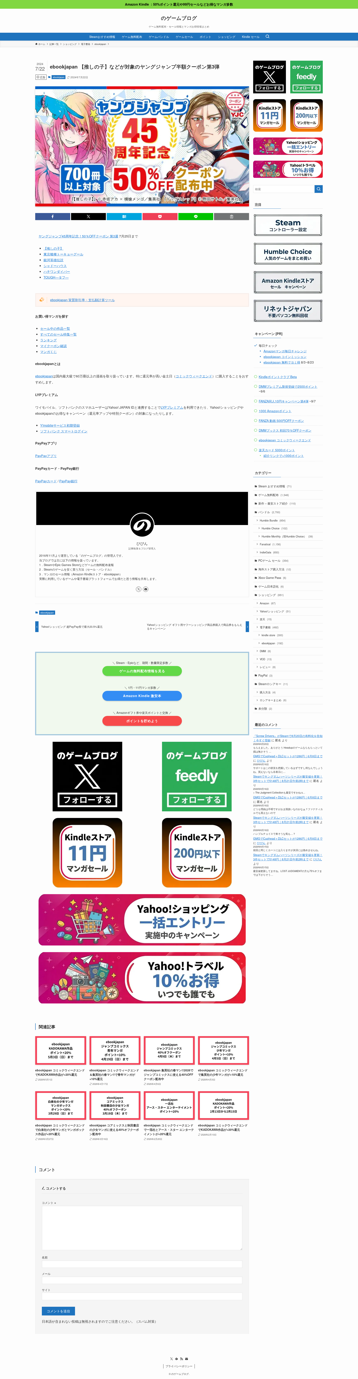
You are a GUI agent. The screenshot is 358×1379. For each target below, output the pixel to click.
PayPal (265, 675)
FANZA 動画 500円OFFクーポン (281, 420)
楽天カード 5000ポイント (277, 450)
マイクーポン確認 (53, 345)
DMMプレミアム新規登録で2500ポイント (288, 386)
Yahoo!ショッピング (275, 611)
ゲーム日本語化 (271, 586)
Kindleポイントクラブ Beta (278, 376)
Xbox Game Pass (272, 578)
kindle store (272, 635)
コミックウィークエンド (194, 376)
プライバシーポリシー (179, 1366)
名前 (45, 1257)
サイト (46, 1289)
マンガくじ (48, 351)
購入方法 (268, 692)
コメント (49, 1202)
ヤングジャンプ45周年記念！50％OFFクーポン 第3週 (78, 236)
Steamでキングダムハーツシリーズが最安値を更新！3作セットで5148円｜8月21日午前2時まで (288, 778)
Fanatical (270, 544)
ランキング (48, 340)
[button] (52, 216)
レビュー (268, 667)
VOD (266, 659)
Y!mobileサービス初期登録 (60, 425)
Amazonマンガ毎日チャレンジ (285, 351)
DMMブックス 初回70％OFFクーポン (285, 430)
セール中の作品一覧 (55, 328)
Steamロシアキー (273, 684)
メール (46, 1273)
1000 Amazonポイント (275, 410)
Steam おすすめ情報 (274, 486)
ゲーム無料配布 (273, 495)
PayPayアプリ (46, 455)
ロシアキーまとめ (273, 700)
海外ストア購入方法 (274, 569)
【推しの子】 (53, 248)
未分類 (265, 708)
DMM (265, 651)
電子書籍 (269, 627)
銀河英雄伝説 (53, 260)
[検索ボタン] (267, 37)
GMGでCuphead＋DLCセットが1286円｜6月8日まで (288, 756)
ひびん (261, 760)
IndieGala (269, 552)
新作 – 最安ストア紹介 (277, 503)
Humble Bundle (272, 520)
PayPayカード (46, 481)
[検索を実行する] (318, 189)
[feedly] (176, 1359)
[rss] (181, 1359)
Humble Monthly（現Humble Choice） (287, 536)
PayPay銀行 (68, 481)
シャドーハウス (55, 265)
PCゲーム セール (273, 560)
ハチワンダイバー (57, 271)
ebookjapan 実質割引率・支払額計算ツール (82, 299)
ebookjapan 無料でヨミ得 (282, 362)
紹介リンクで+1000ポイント (284, 455)
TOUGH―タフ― (56, 277)
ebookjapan (58, 77)
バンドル (269, 512)
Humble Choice (274, 528)
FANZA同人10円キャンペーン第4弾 (283, 401)
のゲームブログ (179, 17)
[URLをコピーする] (231, 216)
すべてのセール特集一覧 (58, 334)
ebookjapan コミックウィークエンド (285, 440)
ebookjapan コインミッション (285, 356)
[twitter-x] (138, 589)
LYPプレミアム (172, 407)
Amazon (268, 603)
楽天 (266, 619)
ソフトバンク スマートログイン (63, 431)
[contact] (145, 589)
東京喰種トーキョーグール (63, 254)
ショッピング (271, 595)
